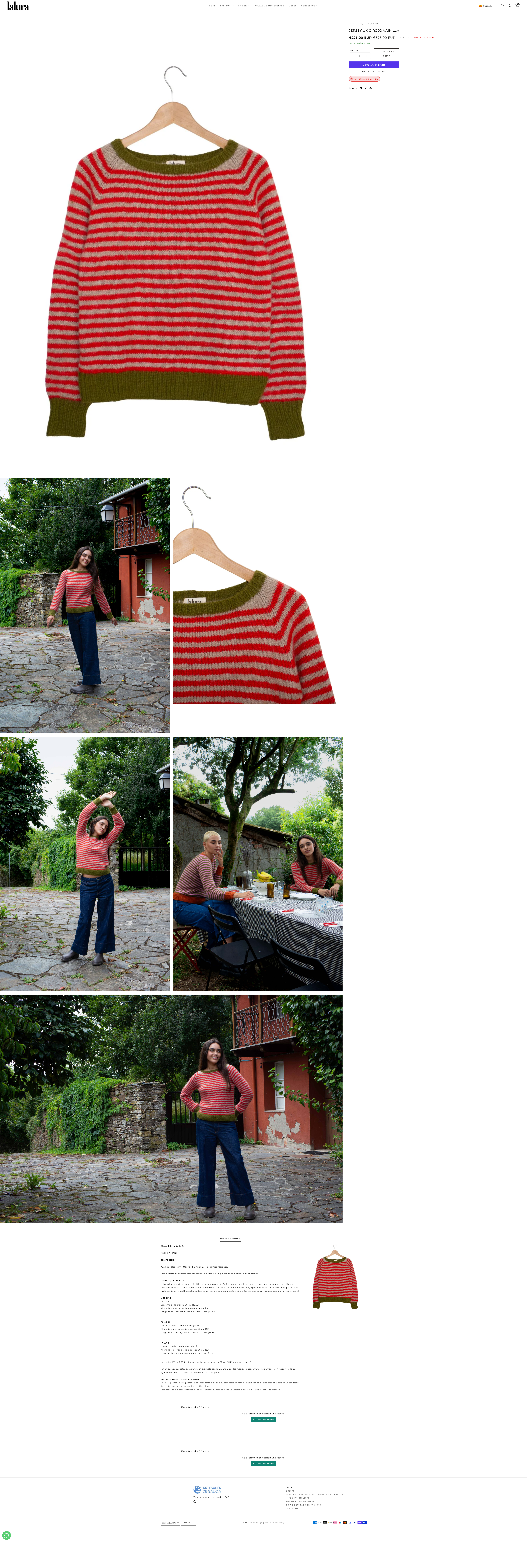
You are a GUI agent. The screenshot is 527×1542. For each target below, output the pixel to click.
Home (351, 24)
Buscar (290, 1491)
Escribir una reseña (263, 1419)
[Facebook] (361, 88)
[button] (487, 6)
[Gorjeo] (366, 88)
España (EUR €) (169, 1523)
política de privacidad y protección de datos (315, 1494)
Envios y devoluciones (300, 1501)
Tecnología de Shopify (274, 1523)
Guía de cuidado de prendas (303, 1505)
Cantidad (354, 50)
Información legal (297, 1498)
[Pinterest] (370, 88)
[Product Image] (171, 246)
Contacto (292, 1508)
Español (186, 1523)
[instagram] (195, 1502)
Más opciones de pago (374, 72)
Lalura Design (256, 1523)
